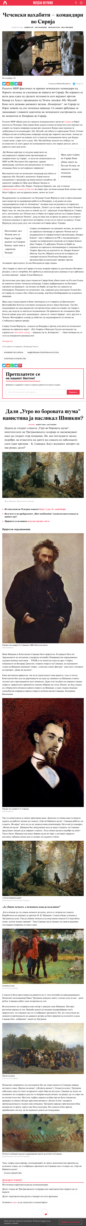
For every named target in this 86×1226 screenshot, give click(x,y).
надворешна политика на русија (43, 353)
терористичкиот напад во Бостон (18, 189)
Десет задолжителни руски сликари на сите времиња (30, 1196)
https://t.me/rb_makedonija (52, 509)
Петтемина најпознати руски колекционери (25, 1185)
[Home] (5, 3)
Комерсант (7, 341)
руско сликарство (13, 1173)
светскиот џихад (22, 332)
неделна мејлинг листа (38, 521)
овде (14, 1202)
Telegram (79, 84)
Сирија (67, 122)
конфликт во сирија (13, 353)
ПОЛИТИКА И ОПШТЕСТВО (15, 359)
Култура (32, 424)
